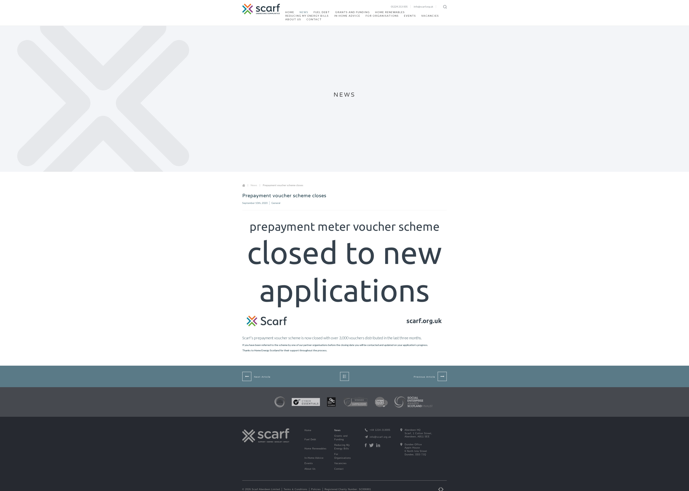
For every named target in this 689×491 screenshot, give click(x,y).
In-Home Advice (347, 15)
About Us (293, 19)
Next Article (262, 376)
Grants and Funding (352, 12)
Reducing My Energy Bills (307, 15)
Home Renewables (390, 12)
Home (289, 12)
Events (410, 15)
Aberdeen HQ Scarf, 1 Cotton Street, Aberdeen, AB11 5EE (418, 433)
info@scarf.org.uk (423, 6)
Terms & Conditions (295, 489)
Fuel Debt (322, 12)
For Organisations (382, 15)
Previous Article (424, 376)
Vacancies (430, 15)
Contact (314, 19)
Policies (316, 489)
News (304, 12)
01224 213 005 (399, 6)
